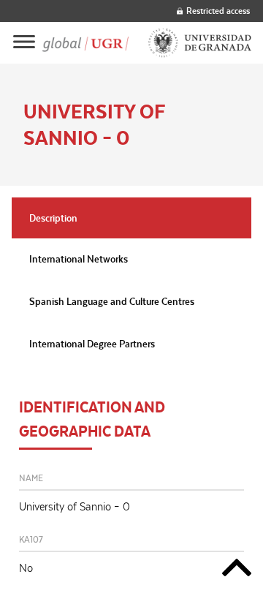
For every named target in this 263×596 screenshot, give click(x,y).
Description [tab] (53, 218)
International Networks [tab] (78, 259)
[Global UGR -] (85, 43)
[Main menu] (24, 43)
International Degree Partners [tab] (92, 344)
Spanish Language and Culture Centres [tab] (111, 301)
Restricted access (218, 10)
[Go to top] (236, 570)
